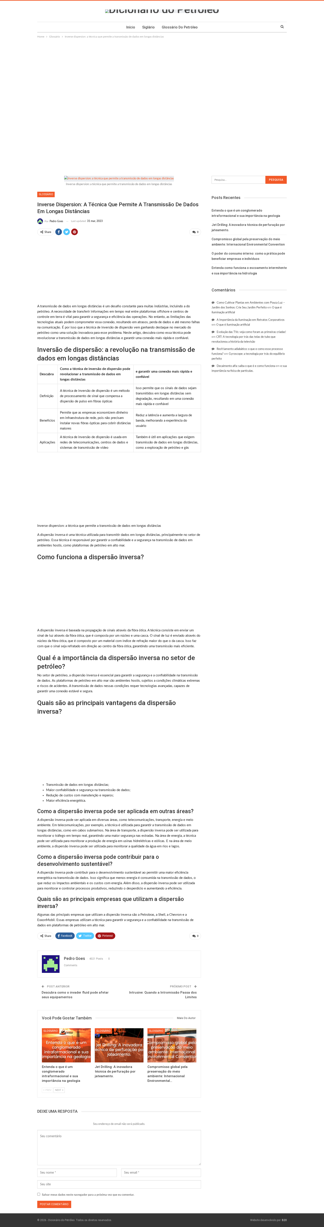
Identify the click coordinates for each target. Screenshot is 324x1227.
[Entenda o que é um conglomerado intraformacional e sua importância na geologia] (66, 1045)
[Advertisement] (162, 72)
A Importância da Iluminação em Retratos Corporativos (251, 320)
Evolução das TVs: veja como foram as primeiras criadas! (251, 332)
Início (130, 27)
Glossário (46, 194)
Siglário (148, 27)
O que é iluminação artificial (233, 324)
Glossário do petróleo (180, 27)
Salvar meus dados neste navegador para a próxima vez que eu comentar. (88, 1194)
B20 (284, 1220)
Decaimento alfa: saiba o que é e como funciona (246, 366)
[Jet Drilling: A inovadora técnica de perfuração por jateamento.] (119, 1045)
